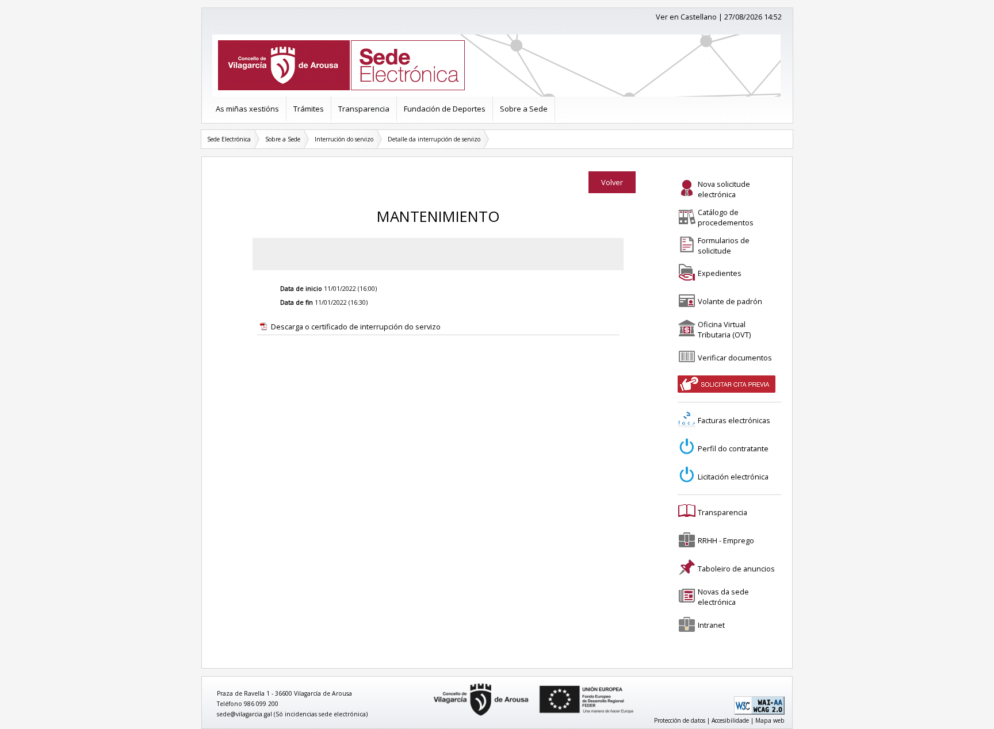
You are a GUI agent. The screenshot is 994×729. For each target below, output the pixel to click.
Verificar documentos (735, 357)
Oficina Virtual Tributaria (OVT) (724, 329)
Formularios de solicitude (724, 245)
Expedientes (719, 273)
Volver (612, 182)
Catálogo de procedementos (726, 217)
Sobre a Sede (524, 108)
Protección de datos (679, 720)
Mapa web (770, 720)
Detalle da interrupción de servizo (434, 139)
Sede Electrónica (229, 139)
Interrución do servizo (344, 139)
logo (430, 684)
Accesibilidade (730, 720)
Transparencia (363, 108)
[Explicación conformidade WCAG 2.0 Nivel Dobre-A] (759, 712)
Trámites (308, 108)
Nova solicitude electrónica (724, 189)
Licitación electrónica (733, 476)
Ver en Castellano (686, 16)
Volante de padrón (730, 301)
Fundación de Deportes (444, 108)
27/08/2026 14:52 (753, 16)
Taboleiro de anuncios (736, 568)
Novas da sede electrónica (723, 596)
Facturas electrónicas (734, 420)
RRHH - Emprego (726, 540)
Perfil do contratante (733, 448)
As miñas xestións (247, 108)
